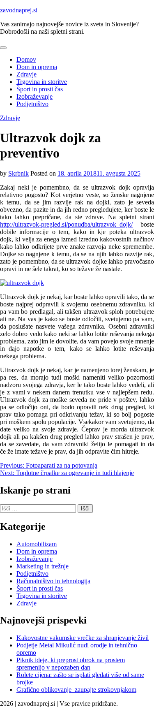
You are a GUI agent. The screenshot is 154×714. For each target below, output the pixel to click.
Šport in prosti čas (39, 89)
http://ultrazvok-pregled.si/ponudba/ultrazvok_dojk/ (66, 224)
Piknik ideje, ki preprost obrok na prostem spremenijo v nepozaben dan (70, 663)
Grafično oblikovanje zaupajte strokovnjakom (76, 689)
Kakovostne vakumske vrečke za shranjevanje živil (82, 637)
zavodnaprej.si (18, 10)
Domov (26, 59)
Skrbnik (18, 173)
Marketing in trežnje (42, 566)
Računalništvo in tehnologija (53, 580)
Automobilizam (36, 543)
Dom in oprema (36, 66)
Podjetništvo (32, 103)
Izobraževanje (34, 96)
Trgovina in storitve (41, 81)
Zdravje (26, 74)
